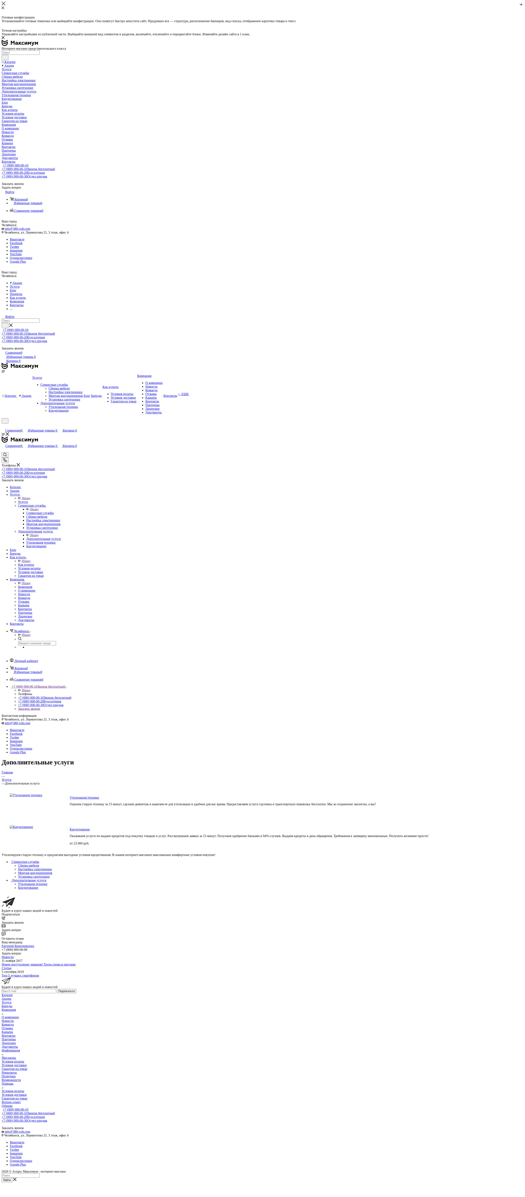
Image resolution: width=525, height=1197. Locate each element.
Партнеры (9, 1039)
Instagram (16, 250)
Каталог (7, 995)
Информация (11, 1050)
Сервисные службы (40, 513)
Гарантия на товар (14, 1069)
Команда (8, 1024)
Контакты (8, 1035)
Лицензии (9, 1043)
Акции (6, 998)
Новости (8, 957)
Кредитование (80, 829)
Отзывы (7, 1028)
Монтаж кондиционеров (35, 873)
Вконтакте (17, 239)
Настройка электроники (35, 869)
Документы (10, 1046)
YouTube (16, 254)
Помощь (7, 1083)
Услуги (23, 502)
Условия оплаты (13, 1061)
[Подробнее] (521, 4)
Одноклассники (21, 258)
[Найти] (5, 57)
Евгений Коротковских (18, 946)
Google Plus (18, 261)
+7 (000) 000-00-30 (24, 176)
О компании (10, 1017)
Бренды (7, 1006)
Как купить (26, 564)
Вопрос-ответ (11, 1102)
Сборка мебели (28, 865)
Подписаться (66, 991)
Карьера (7, 1032)
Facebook (16, 243)
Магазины (9, 1058)
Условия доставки (14, 1065)
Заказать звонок (29, 708)
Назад (26, 498)
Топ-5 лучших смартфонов (20, 975)
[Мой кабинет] (3, 426)
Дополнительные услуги (43, 539)
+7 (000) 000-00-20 (23, 172)
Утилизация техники (84, 797)
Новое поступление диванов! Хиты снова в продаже (39, 964)
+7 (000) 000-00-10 (15, 165)
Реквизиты (9, 1072)
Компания (25, 587)
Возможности (11, 1080)
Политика (9, 1076)
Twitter (14, 247)
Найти (7, 1180)
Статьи (6, 968)
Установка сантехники (34, 876)
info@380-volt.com (17, 228)
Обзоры (7, 1106)
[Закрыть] (3, 4)
